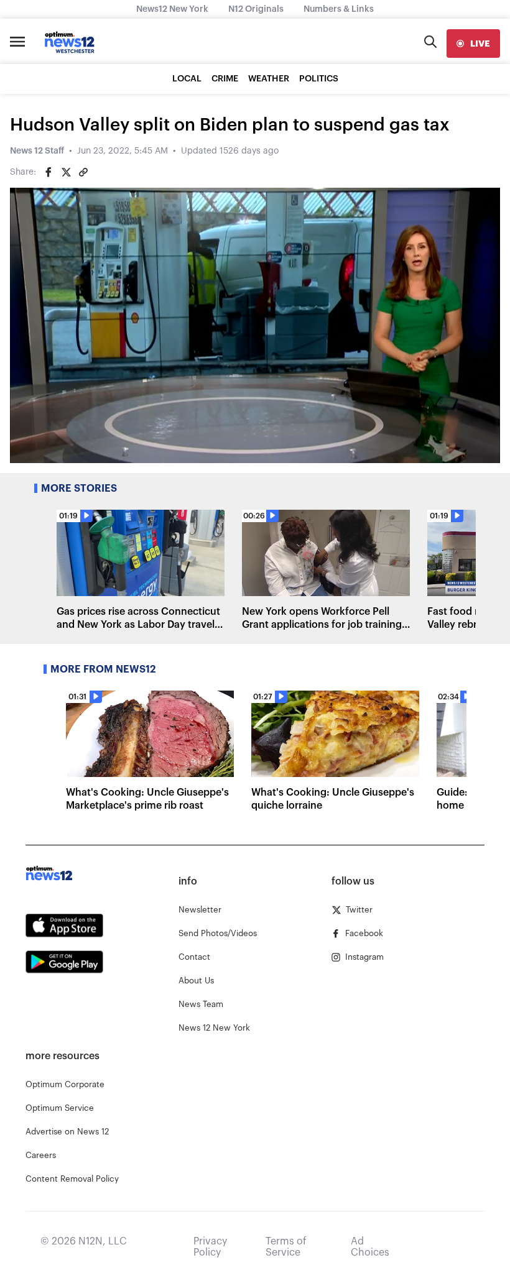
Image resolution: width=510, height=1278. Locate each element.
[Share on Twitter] (66, 172)
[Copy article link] (83, 172)
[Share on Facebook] (48, 172)
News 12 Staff (37, 151)
